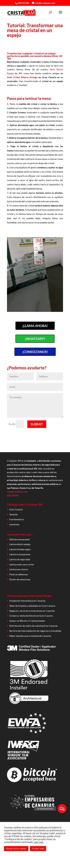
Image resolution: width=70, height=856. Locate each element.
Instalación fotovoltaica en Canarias (27, 600)
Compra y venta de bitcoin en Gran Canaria (31, 615)
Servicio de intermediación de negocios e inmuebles (35, 630)
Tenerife (13, 514)
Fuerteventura (16, 519)
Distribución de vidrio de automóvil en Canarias (33, 625)
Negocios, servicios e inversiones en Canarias (32, 610)
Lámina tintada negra (19, 549)
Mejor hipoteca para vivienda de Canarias (30, 635)
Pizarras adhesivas (18, 574)
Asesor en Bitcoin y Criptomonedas (27, 620)
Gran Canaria (16, 509)
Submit (37, 424)
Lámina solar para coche (21, 564)
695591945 (23, 3)
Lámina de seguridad (19, 559)
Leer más (38, 842)
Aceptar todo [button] (38, 848)
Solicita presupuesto (19, 539)
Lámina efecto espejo (19, 544)
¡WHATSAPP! (35, 339)
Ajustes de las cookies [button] (16, 848)
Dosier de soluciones (19, 579)
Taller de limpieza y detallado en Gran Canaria (32, 605)
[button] (62, 808)
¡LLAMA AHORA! (35, 326)
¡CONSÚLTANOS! (35, 352)
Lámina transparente (19, 554)
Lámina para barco (18, 569)
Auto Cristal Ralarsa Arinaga (22, 77)
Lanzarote (14, 524)
